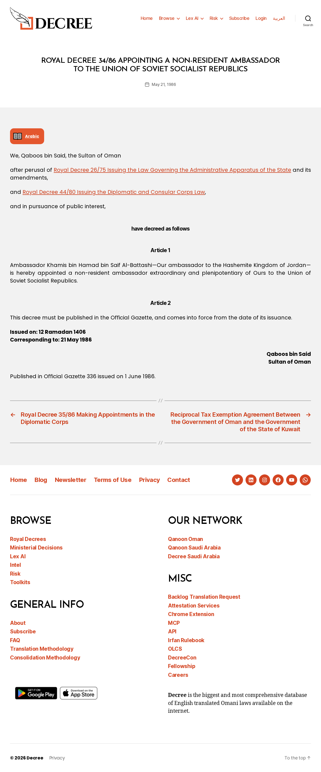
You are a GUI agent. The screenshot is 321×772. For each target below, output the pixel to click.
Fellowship (181, 666)
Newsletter (70, 479)
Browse (167, 18)
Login (261, 18)
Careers (178, 675)
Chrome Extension (191, 614)
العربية (279, 18)
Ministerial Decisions (36, 547)
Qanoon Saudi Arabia (194, 547)
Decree (35, 758)
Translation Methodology (41, 649)
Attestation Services (194, 605)
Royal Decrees (28, 539)
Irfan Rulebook (186, 640)
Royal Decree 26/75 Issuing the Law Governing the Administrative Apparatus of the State (172, 170)
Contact (178, 479)
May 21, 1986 (164, 84)
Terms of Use (112, 479)
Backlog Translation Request (204, 597)
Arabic (32, 136)
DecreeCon (182, 657)
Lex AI (192, 18)
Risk (214, 18)
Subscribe (239, 18)
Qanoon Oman (185, 539)
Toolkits (20, 582)
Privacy (149, 479)
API (172, 631)
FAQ (15, 640)
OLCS (175, 649)
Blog (40, 479)
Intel (15, 565)
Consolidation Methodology (45, 657)
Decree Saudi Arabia (194, 556)
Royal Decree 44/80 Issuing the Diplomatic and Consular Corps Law (114, 192)
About (18, 623)
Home (147, 18)
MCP (174, 623)
